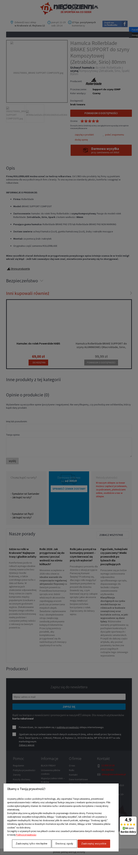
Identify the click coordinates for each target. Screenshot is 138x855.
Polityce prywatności (26, 834)
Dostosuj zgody (64, 843)
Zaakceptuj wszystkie (93, 843)
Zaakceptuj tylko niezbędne (31, 843)
